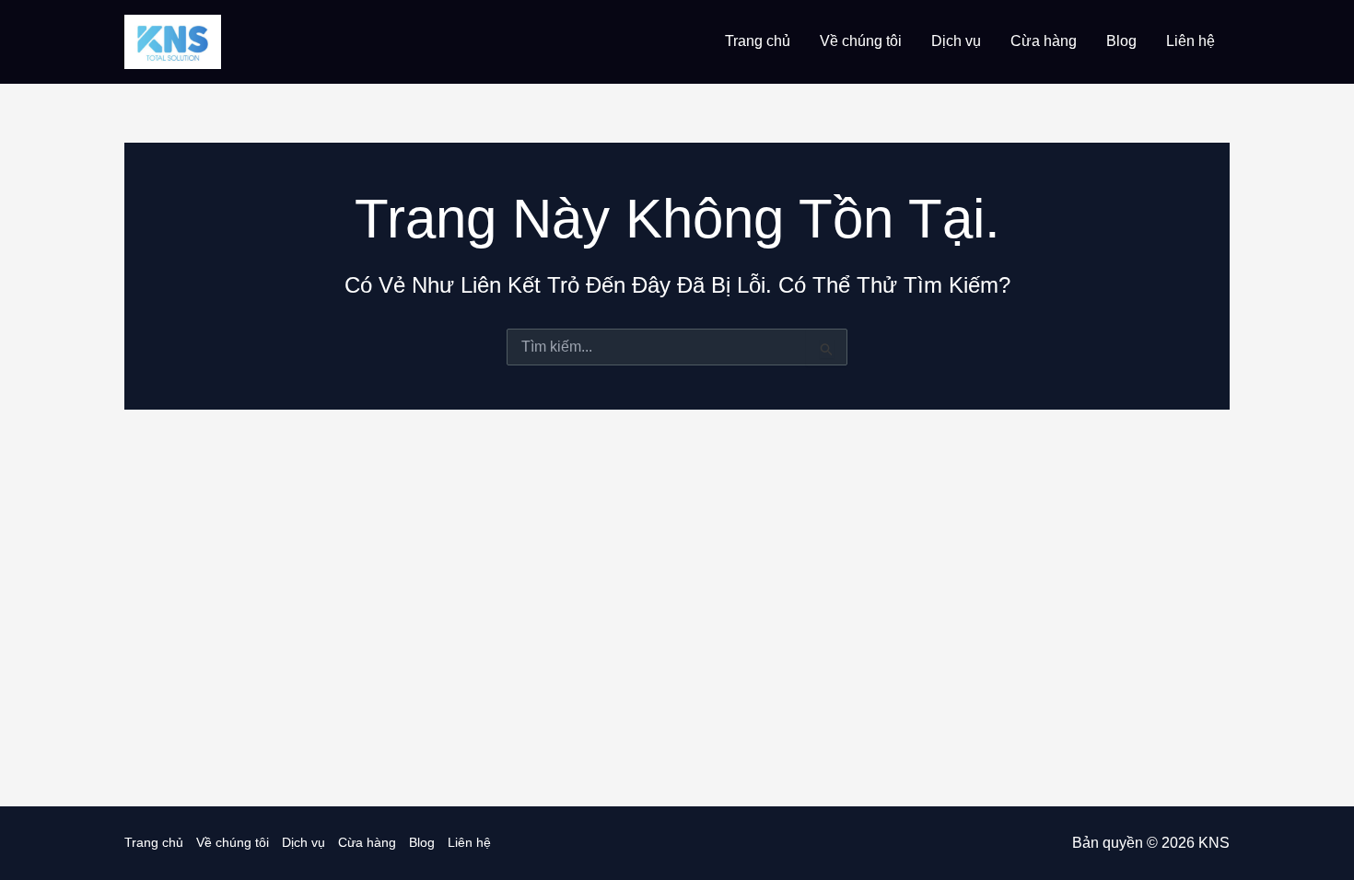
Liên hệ (1190, 41)
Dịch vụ (956, 41)
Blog (1121, 41)
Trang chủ (757, 41)
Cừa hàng (1043, 41)
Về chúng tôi (861, 41)
